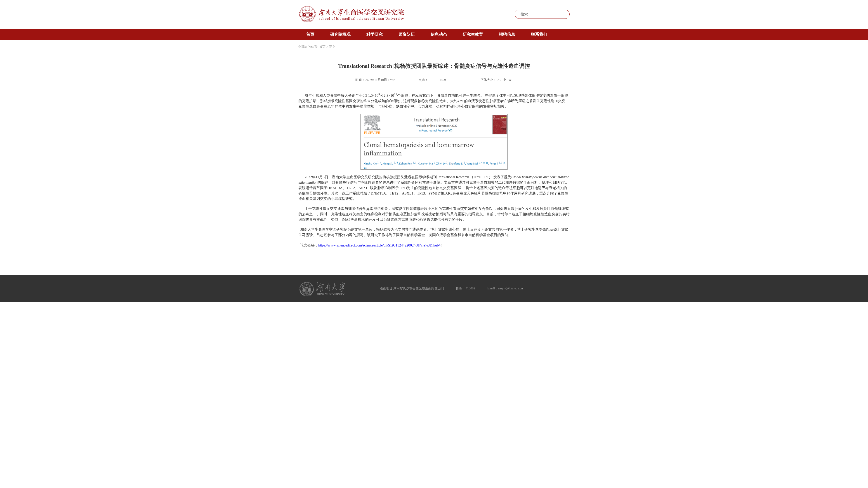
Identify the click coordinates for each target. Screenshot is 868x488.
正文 (332, 47)
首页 (310, 34)
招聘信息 (507, 34)
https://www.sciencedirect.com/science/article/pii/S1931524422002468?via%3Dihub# (379, 245)
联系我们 (539, 34)
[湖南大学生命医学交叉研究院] (352, 14)
